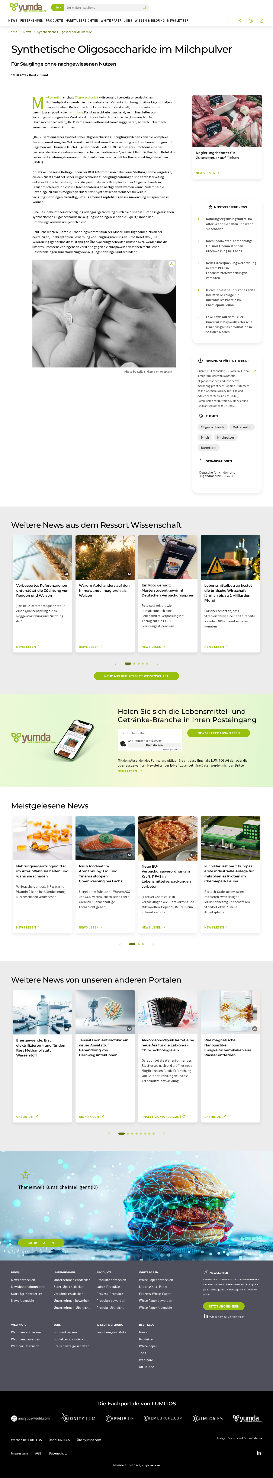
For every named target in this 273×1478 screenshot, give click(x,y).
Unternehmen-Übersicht (72, 1307)
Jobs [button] (128, 20)
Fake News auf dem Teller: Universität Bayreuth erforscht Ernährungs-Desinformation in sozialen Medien (229, 324)
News (143, 1332)
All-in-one (146, 1367)
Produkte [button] (54, 20)
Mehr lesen (128, 771)
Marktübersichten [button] (81, 20)
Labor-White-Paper (153, 1286)
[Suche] (145, 7)
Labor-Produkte (108, 1286)
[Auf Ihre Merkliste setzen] (229, 21)
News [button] (12, 20)
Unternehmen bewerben (72, 1300)
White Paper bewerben (155, 1300)
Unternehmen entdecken (72, 1280)
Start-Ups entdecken (69, 1286)
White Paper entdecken (156, 1280)
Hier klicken (154, 745)
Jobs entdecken (65, 1332)
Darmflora (75, 112)
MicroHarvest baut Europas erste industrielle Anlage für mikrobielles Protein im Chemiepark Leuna (230, 297)
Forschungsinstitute (111, 1332)
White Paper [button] (111, 20)
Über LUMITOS (59, 1440)
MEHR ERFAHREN (41, 1243)
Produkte (146, 1339)
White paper (148, 1346)
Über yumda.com (89, 1440)
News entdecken (23, 1280)
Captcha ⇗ (172, 749)
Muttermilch (54, 97)
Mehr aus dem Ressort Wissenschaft (136, 676)
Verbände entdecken (68, 1293)
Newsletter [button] (177, 20)
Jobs (142, 1353)
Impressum (19, 1453)
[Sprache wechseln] (251, 21)
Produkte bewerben (110, 1300)
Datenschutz (58, 1453)
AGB (38, 1453)
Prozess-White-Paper (155, 1293)
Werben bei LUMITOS (26, 1440)
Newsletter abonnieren (219, 733)
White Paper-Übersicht (156, 1307)
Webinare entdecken (26, 1332)
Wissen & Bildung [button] (150, 20)
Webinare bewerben (25, 1339)
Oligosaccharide (86, 97)
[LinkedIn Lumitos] (259, 1453)
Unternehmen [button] (32, 20)
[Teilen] (240, 21)
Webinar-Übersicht (25, 1346)
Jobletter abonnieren (70, 1339)
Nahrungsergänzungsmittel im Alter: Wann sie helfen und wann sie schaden (229, 224)
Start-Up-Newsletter (26, 1293)
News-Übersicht (23, 1300)
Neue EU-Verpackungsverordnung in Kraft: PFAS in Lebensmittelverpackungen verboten (231, 270)
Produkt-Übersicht (110, 1307)
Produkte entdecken (111, 1280)
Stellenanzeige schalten (71, 1346)
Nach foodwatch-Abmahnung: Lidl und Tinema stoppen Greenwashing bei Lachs (229, 246)
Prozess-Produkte (109, 1293)
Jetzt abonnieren (223, 1306)
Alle (56, 7)
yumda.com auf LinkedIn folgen (226, 1316)
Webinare (146, 1360)
